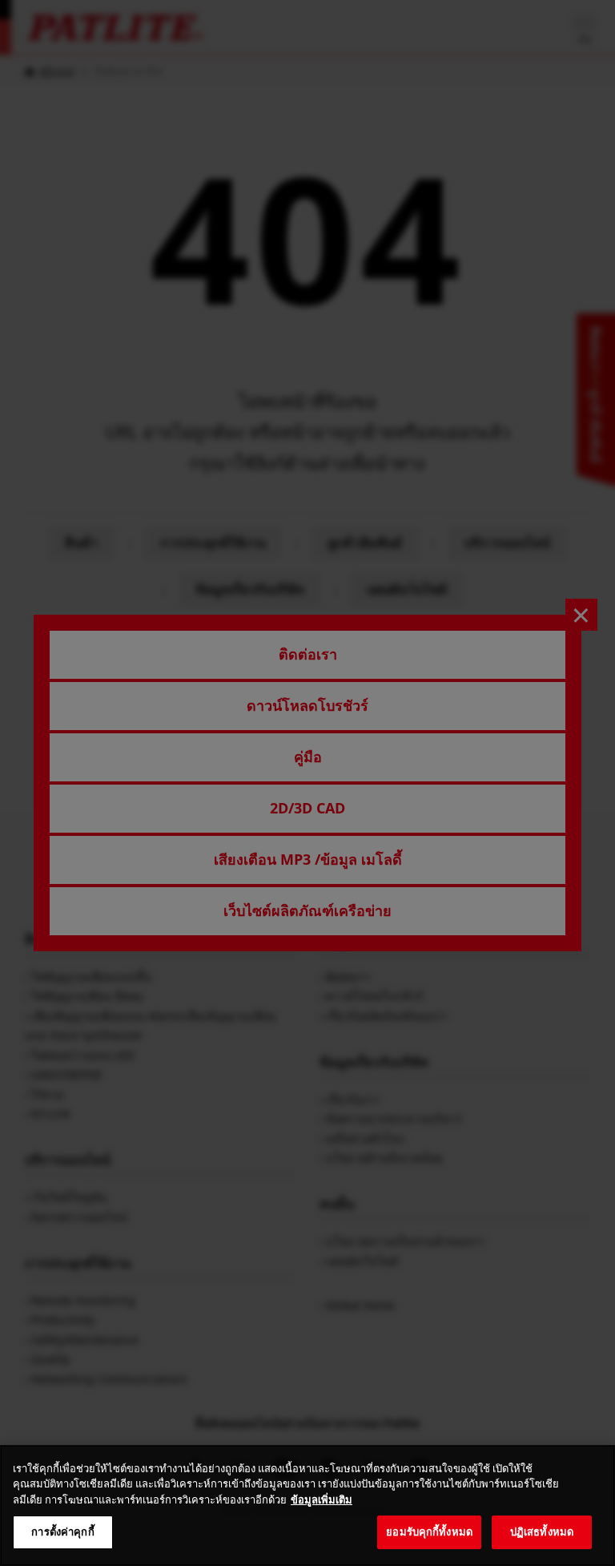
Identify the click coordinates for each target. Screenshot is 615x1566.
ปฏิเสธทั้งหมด (541, 1531)
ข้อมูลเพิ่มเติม (321, 1499)
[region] (307, 1505)
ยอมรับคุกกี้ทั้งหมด (429, 1531)
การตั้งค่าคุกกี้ (62, 1531)
